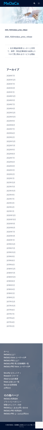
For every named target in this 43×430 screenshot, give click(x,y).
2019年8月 (11, 260)
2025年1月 (11, 92)
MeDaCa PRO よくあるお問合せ (16, 413)
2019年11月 (11, 248)
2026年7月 (11, 75)
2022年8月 (11, 153)
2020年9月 (11, 223)
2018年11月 (11, 272)
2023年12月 (11, 112)
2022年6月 (11, 161)
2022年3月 (11, 170)
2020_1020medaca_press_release (18, 36)
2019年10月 (11, 252)
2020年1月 (11, 240)
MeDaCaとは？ (10, 354)
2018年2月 (11, 297)
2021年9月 (11, 194)
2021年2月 (11, 207)
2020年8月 (11, 227)
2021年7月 (11, 198)
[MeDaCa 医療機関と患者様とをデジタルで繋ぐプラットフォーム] (11, 3)
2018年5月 (11, 285)
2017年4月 (11, 322)
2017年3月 (11, 326)
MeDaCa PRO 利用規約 (13, 410)
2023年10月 (11, 116)
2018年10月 (11, 276)
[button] (34, 3)
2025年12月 (11, 79)
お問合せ (7, 387)
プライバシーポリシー (12, 401)
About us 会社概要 (11, 378)
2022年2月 (11, 174)
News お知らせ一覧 (11, 381)
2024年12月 (11, 96)
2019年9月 (11, 256)
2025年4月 (11, 88)
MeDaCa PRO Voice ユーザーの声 (17, 366)
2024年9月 (11, 100)
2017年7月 (11, 313)
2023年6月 (11, 133)
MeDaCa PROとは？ (12, 360)
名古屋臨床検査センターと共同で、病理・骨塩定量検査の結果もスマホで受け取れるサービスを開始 (21, 51)
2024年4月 (11, 108)
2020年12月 (11, 215)
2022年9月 (11, 149)
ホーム (6, 351)
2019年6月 (11, 264)
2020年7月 (11, 231)
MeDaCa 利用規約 (11, 398)
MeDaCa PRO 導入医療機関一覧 (16, 363)
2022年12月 (11, 141)
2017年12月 (11, 301)
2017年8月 (11, 309)
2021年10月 (11, 190)
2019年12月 (11, 244)
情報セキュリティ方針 (12, 404)
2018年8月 (11, 281)
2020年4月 (11, 235)
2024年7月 (11, 104)
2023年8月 (11, 125)
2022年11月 (11, 145)
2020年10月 (11, 219)
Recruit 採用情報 (10, 384)
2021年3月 (11, 203)
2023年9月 (11, 120)
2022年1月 (11, 178)
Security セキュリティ (12, 372)
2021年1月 (10, 211)
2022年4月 (11, 166)
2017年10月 (11, 305)
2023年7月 (11, 129)
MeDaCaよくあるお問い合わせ (16, 407)
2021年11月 (11, 186)
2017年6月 (11, 318)
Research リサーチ (11, 375)
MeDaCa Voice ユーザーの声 (15, 357)
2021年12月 (11, 182)
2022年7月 (11, 157)
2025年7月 (11, 83)
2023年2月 (11, 137)
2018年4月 (11, 289)
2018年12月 (11, 268)
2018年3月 (11, 293)
